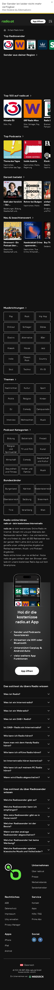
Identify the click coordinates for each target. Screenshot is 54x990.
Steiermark (43, 499)
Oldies (43, 327)
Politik (11, 399)
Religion (27, 399)
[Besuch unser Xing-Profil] (40, 939)
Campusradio (43, 409)
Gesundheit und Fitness (11, 470)
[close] (52, 2)
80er (43, 338)
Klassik (11, 348)
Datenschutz (10, 908)
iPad (7, 946)
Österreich (29, 965)
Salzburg (27, 499)
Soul (11, 369)
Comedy (27, 409)
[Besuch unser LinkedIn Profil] (34, 939)
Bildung (11, 439)
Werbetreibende (39, 882)
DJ (11, 409)
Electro (11, 338)
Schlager (27, 327)
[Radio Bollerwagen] (31, 45)
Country (43, 359)
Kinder (43, 399)
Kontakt (35, 903)
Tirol (11, 510)
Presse (35, 877)
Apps (34, 908)
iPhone (8, 940)
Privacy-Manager (12, 925)
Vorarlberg (27, 510)
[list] (27, 45)
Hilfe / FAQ (37, 914)
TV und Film (27, 449)
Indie (11, 359)
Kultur (27, 388)
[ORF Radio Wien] (20, 45)
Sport (43, 388)
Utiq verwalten (11, 919)
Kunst (43, 449)
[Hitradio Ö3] (8, 45)
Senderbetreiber (39, 888)
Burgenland (11, 489)
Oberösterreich (11, 499)
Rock (27, 316)
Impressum (10, 914)
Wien (43, 510)
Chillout (11, 327)
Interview (11, 420)
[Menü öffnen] (50, 21)
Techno (27, 369)
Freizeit (43, 439)
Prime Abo (36, 919)
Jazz (43, 348)
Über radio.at (38, 871)
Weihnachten (27, 420)
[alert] (27, 7)
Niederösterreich (43, 489)
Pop (11, 316)
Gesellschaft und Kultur (43, 459)
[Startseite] (5, 30)
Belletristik (27, 439)
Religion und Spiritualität (11, 449)
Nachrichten (11, 388)
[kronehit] (42, 45)
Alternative (27, 338)
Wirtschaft (11, 460)
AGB (7, 903)
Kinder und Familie (27, 470)
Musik (43, 420)
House (27, 348)
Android (8, 951)
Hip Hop (43, 316)
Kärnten (27, 489)
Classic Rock (27, 359)
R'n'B (43, 369)
